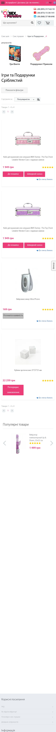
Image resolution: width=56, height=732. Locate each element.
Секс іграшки (18, 36)
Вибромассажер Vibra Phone (28, 299)
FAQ (2, 707)
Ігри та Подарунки (36, 36)
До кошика (13, 174)
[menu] (3, 3)
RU (50, 3)
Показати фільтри (14, 90)
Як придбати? (11, 3)
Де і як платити (32, 3)
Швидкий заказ (34, 174)
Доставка (21, 3)
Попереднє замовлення (13, 390)
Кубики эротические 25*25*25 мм (28, 370)
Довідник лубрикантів (9, 722)
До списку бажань (46, 179)
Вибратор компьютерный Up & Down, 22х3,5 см (37, 438)
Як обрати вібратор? (9, 712)
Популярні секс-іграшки (10, 717)
